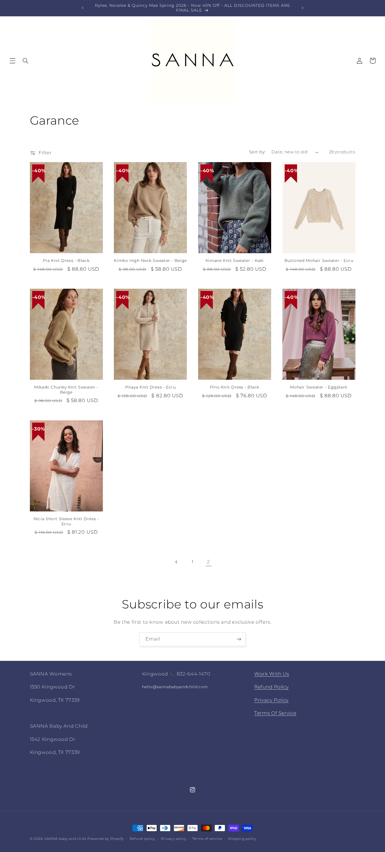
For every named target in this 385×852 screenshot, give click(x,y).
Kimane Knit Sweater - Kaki (234, 260)
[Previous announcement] (82, 8)
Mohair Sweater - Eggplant (319, 387)
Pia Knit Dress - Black (66, 260)
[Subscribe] (239, 639)
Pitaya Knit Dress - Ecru (150, 387)
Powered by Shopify (105, 839)
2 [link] (208, 561)
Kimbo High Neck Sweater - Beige (150, 260)
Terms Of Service (275, 713)
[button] (12, 60)
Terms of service (207, 839)
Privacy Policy (271, 700)
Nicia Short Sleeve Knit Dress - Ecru (66, 521)
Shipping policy (242, 839)
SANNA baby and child (65, 839)
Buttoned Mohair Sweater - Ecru (318, 260)
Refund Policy (271, 687)
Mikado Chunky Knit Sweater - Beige (66, 389)
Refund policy (142, 839)
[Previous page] (176, 561)
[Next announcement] (302, 8)
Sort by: (257, 151)
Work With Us (271, 674)
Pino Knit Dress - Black (235, 387)
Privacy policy (173, 839)
